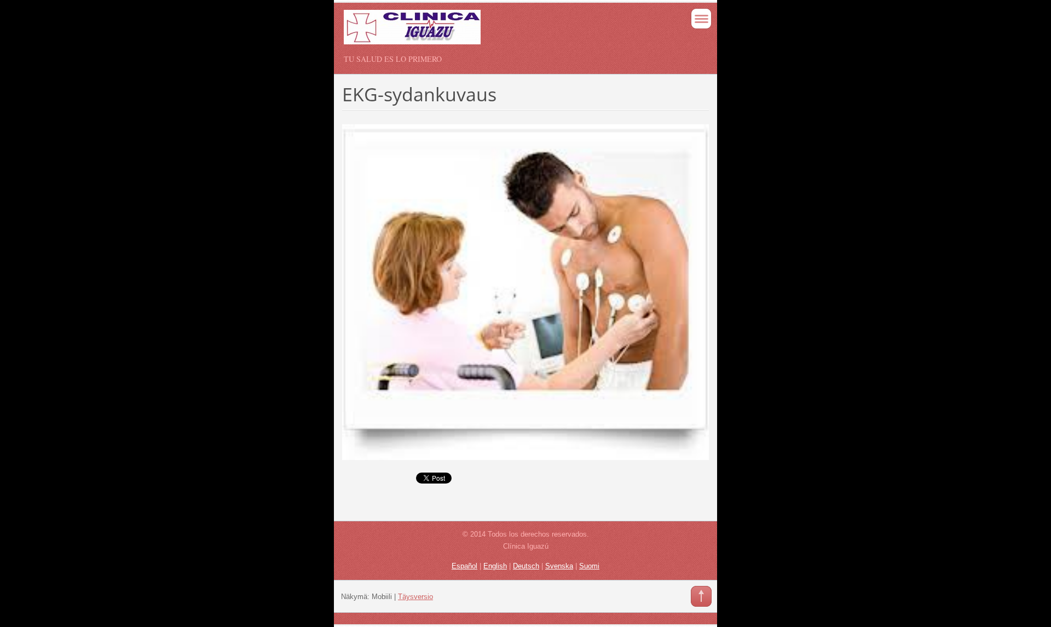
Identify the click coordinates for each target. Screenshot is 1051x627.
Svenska (559, 566)
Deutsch (526, 566)
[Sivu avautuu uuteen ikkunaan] (525, 291)
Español (464, 566)
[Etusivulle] (489, 32)
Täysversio (415, 597)
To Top (701, 596)
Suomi (589, 566)
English (495, 566)
